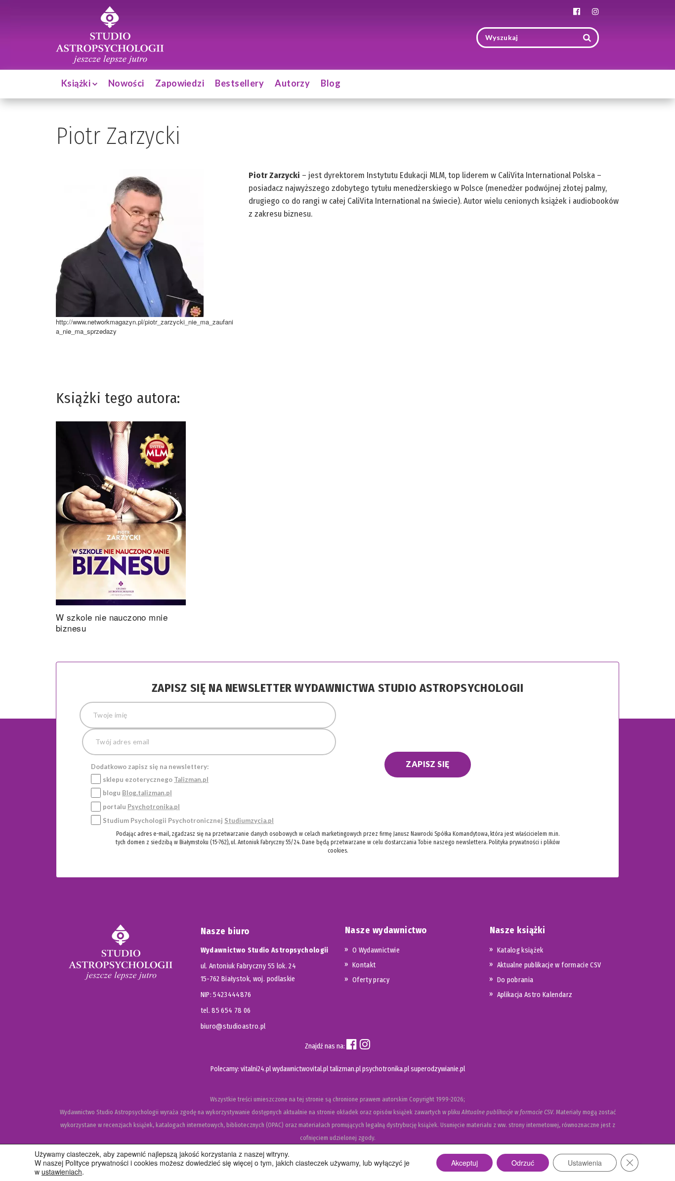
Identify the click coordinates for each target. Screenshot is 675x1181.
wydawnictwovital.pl (300, 1069)
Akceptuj (464, 1163)
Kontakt (364, 965)
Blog (330, 83)
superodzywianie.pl (438, 1069)
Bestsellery (239, 83)
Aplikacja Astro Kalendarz (535, 995)
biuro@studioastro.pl (233, 1026)
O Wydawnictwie (376, 950)
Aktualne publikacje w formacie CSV (549, 965)
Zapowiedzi (180, 83)
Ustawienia (585, 1163)
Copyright (421, 1099)
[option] (120, 529)
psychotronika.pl (385, 1069)
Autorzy (292, 83)
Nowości (126, 83)
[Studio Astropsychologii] (110, 34)
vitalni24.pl (256, 1069)
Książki (76, 83)
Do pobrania (515, 980)
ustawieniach (62, 1171)
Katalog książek (520, 950)
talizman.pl (345, 1069)
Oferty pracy (370, 980)
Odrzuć (522, 1163)
